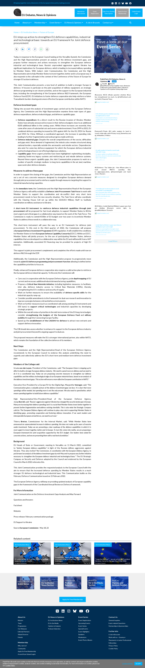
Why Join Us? (22, 646)
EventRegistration (95, 12)
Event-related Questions (117, 623)
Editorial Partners (24, 632)
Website (17, 511)
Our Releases (22, 629)
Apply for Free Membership (72, 599)
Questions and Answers (23, 500)
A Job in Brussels (114, 634)
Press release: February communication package (33, 517)
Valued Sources (23, 634)
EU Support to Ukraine (23, 522)
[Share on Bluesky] (29, 49)
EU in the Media (53, 623)
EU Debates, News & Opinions (39, 15)
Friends (20, 637)
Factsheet (18, 505)
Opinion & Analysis (54, 626)
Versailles (59, 445)
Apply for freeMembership (122, 12)
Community (22, 648)
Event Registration (84, 620)
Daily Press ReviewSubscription (109, 12)
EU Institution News (29, 32)
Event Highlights (83, 632)
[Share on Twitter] (16, 49)
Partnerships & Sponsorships (118, 626)
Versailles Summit (69, 57)
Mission (20, 620)
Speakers (81, 634)
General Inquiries (114, 620)
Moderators (82, 637)
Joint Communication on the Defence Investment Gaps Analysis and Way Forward (47, 494)
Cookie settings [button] (127, 663)
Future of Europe (47, 32)
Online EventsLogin (136, 12)
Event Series (82, 626)
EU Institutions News (55, 620)
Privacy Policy (113, 646)
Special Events (83, 629)
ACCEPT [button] (138, 663)
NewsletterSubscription (81, 12)
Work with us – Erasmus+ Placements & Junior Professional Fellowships (120, 640)
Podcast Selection (54, 629)
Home (16, 32)
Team (20, 623)
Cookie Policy (113, 648)
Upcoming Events (84, 623)
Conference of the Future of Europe (72, 76)
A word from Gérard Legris (27, 654)
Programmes (22, 626)
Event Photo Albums (85, 640)
